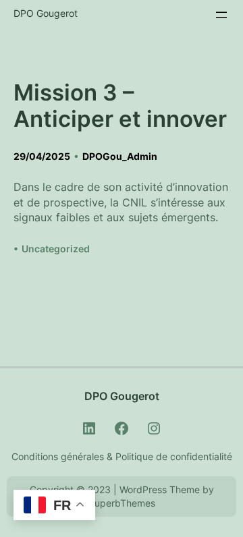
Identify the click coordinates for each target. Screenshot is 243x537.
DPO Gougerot (46, 13)
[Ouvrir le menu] (221, 15)
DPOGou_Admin (119, 156)
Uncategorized (56, 248)
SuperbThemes (121, 503)
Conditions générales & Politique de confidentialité (121, 456)
